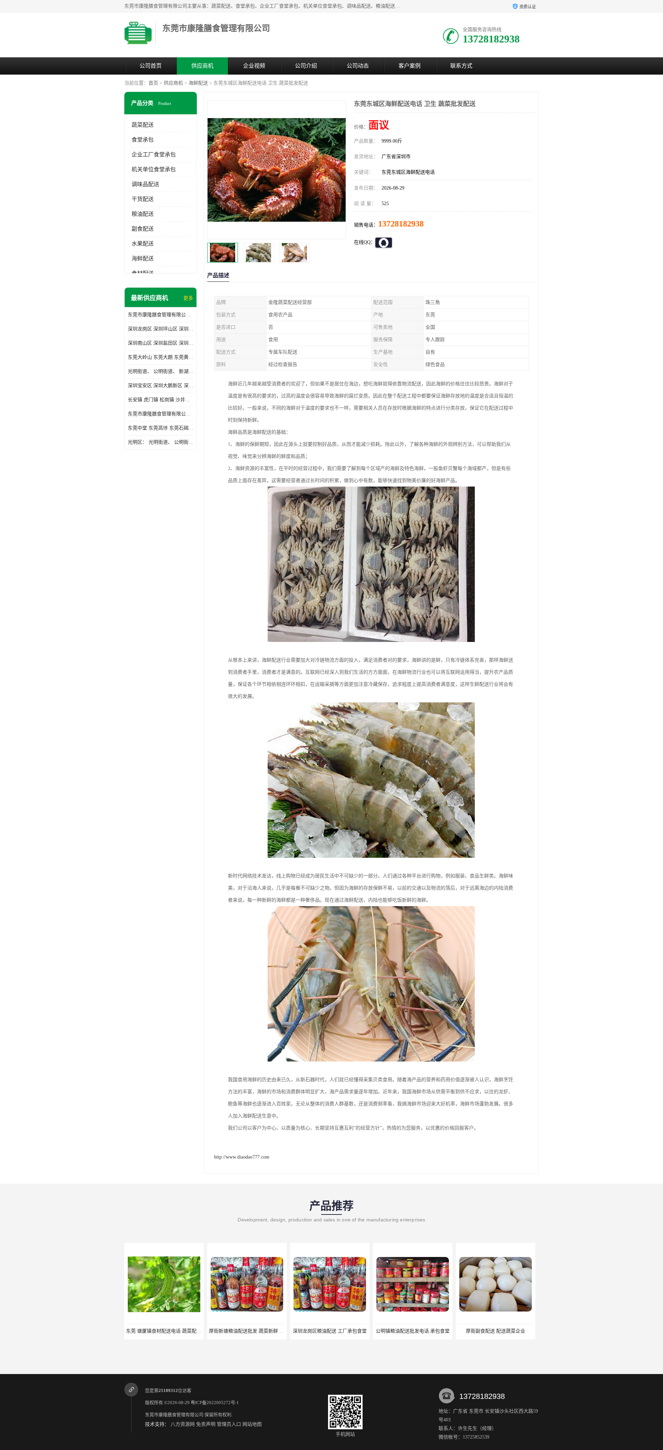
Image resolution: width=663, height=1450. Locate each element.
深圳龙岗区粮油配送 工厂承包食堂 (247, 1331)
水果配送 (143, 244)
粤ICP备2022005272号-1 (215, 1402)
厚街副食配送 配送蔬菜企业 (412, 1331)
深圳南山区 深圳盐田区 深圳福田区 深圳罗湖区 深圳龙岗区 (160, 343)
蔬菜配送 (143, 125)
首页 (153, 83)
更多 (188, 298)
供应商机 (202, 66)
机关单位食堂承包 (154, 169)
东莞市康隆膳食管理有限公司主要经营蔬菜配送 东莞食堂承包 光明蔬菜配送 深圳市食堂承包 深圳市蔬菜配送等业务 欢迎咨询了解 (160, 314)
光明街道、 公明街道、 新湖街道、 (160, 371)
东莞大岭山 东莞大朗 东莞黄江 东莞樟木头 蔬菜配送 (160, 357)
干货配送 (143, 199)
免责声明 (205, 1424)
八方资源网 (183, 1424)
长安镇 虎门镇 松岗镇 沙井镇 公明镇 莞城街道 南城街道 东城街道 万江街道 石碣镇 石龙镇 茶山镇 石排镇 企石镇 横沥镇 (160, 399)
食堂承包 (143, 140)
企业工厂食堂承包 (154, 154)
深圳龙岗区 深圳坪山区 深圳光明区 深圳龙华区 (160, 329)
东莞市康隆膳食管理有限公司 (174, 1414)
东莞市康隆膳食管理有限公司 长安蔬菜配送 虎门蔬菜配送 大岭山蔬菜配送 (160, 413)
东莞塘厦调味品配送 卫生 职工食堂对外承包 (505, 1331)
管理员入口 (229, 1424)
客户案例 (409, 66)
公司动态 (358, 66)
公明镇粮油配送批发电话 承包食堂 (330, 1331)
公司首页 (151, 66)
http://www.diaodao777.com (241, 1157)
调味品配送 (145, 184)
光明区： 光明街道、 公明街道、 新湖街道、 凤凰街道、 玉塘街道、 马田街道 (160, 442)
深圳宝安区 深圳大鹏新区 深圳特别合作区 (160, 385)
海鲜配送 (198, 83)
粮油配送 (143, 214)
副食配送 (143, 229)
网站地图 (252, 1424)
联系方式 (461, 66)
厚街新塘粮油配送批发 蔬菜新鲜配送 (165, 1331)
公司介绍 (306, 66)
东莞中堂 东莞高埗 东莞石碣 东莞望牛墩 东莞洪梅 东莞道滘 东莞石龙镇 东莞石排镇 (160, 428)
